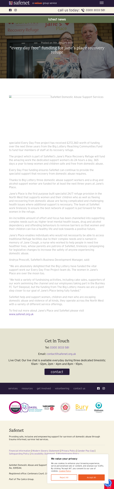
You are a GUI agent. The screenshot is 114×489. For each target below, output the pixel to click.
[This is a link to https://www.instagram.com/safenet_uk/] (103, 388)
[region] (77, 468)
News (57, 58)
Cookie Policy (65, 471)
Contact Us (79, 388)
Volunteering (62, 388)
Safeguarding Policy (19, 453)
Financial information (20, 450)
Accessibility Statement (43, 453)
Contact (57, 372)
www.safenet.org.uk (21, 314)
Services (13, 388)
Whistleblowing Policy (68, 453)
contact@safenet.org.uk (61, 353)
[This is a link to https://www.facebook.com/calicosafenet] (98, 388)
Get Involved (44, 388)
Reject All (64, 477)
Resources (27, 388)
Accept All (91, 477)
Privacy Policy (68, 450)
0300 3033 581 (95, 10)
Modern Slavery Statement (46, 450)
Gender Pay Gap (86, 450)
